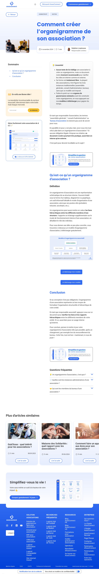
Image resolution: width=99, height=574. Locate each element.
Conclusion (16, 76)
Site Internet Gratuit (31, 559)
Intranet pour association (31, 531)
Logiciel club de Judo (51, 537)
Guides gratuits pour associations (70, 541)
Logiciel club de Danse (51, 532)
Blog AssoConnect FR (70, 520)
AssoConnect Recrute (89, 534)
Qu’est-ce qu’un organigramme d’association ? (24, 72)
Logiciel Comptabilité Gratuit (31, 553)
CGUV (21, 566)
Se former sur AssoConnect (70, 554)
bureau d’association (58, 121)
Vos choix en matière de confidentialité (59, 571)
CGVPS (30, 566)
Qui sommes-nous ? (89, 519)
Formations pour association (69, 534)
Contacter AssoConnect (89, 542)
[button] (35, 4)
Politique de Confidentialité (43, 566)
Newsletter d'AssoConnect (70, 549)
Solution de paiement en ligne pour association (31, 524)
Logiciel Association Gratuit (30, 546)
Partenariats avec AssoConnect (89, 553)
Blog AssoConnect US (70, 527)
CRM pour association (30, 541)
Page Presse (89, 538)
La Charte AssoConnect (89, 524)
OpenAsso (69, 546)
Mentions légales (10, 566)
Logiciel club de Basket (51, 527)
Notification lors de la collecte (30, 571)
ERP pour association (30, 536)
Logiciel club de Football (51, 522)
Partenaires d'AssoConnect (90, 547)
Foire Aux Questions (88, 559)
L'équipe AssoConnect (89, 529)
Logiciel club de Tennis (51, 542)
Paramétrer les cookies (61, 566)
